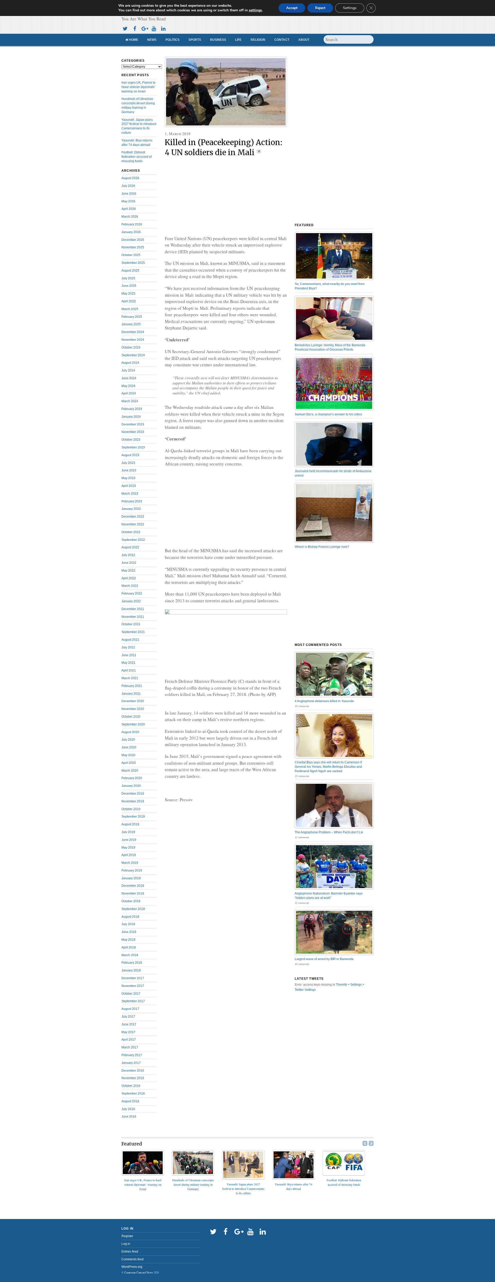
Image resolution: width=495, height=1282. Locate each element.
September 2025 (133, 263)
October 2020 (131, 716)
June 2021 (128, 655)
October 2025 (131, 255)
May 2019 (128, 847)
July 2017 (128, 1016)
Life (238, 40)
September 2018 (133, 909)
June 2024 (128, 378)
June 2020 (128, 747)
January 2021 (131, 693)
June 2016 (128, 1116)
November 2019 (132, 801)
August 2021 (130, 640)
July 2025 (128, 278)
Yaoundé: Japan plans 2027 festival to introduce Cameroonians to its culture (243, 1188)
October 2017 (131, 993)
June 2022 (128, 563)
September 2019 (133, 816)
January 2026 (131, 232)
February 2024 (131, 409)
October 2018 (131, 901)
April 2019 (128, 855)
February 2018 (131, 962)
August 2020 (130, 732)
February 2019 (131, 870)
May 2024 (128, 386)
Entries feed (129, 1251)
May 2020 (128, 755)
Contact (281, 40)
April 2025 (128, 301)
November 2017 (132, 986)
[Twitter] (125, 28)
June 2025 (128, 286)
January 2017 (131, 1063)
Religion (258, 40)
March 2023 (129, 493)
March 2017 (129, 1047)
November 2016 (132, 1078)
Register (127, 1236)
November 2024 (132, 340)
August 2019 (130, 824)
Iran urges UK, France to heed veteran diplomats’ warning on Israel (138, 87)
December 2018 (132, 886)
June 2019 (128, 840)
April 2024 (128, 393)
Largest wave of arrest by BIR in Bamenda (324, 959)
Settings (350, 7)
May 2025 (128, 293)
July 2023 (128, 463)
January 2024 (131, 416)
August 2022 (130, 547)
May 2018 (128, 939)
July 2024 (128, 370)
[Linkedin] (163, 28)
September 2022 (133, 540)
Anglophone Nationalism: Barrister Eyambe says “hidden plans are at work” (328, 896)
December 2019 (132, 793)
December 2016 (132, 1070)
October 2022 (131, 532)
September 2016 (133, 1093)
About (303, 40)
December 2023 (132, 424)
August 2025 (130, 270)
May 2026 (128, 201)
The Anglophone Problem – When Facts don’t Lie (329, 832)
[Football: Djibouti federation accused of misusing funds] (344, 1174)
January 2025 (131, 324)
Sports (194, 40)
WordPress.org (131, 1267)
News (151, 40)
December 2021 (132, 609)
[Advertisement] (226, 196)
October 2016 (131, 1086)
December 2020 (132, 701)
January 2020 (131, 786)
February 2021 (131, 686)
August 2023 (130, 455)
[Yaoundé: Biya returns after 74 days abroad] (293, 1178)
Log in (125, 1244)
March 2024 (129, 401)
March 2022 (129, 586)
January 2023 (131, 509)
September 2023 (133, 447)
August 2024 (130, 363)
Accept (292, 7)
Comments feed (132, 1259)
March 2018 (129, 955)
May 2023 (128, 478)
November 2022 (132, 524)
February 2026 (131, 224)
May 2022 (128, 570)
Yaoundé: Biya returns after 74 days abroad (293, 1186)
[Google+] (144, 28)
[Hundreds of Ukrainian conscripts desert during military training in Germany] (193, 1174)
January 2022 (131, 601)
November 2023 (132, 432)
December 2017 (132, 978)
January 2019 (131, 878)
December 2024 (132, 332)
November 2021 (132, 617)
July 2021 (128, 647)
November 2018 (132, 893)
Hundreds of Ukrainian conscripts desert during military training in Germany (193, 1184)
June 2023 (128, 470)
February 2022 (131, 593)
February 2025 (131, 317)
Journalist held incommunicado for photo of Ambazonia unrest (333, 473)
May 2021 (128, 662)
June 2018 (128, 932)
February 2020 (131, 778)
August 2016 (130, 1101)
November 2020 (132, 709)
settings (255, 10)
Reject (320, 7)
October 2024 (131, 347)
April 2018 (128, 947)
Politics (172, 40)
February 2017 (131, 1055)
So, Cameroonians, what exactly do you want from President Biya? (330, 286)
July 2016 (128, 1109)
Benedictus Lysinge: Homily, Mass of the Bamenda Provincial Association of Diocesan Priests (330, 347)
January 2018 (131, 970)
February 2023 (131, 501)
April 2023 (128, 486)
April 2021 (128, 670)
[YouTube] (153, 28)
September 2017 (133, 1001)
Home (133, 40)
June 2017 (128, 1024)
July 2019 (128, 832)
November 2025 (132, 247)
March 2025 (129, 309)
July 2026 (128, 186)
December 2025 (132, 240)
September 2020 (133, 724)
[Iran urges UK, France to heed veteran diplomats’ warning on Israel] (142, 1174)
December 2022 (132, 516)
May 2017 (128, 1032)
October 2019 (131, 809)
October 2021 (131, 624)
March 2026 (129, 216)
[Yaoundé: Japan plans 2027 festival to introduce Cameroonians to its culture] (243, 1178)
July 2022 (128, 555)
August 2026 (130, 178)
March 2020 (129, 770)
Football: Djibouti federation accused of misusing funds (136, 157)
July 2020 (128, 739)
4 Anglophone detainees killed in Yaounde (324, 701)
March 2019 (129, 863)
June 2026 (128, 193)
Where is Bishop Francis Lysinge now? (322, 547)
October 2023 (131, 439)
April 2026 (128, 209)
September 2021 (133, 632)
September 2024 (133, 355)
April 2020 (128, 763)
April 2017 (128, 1039)
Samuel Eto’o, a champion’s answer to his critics (328, 414)
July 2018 (128, 924)
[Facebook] (134, 28)
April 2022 (128, 578)
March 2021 (129, 678)
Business (218, 40)
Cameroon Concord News (138, 1272)
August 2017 (130, 1009)
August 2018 (130, 917)
